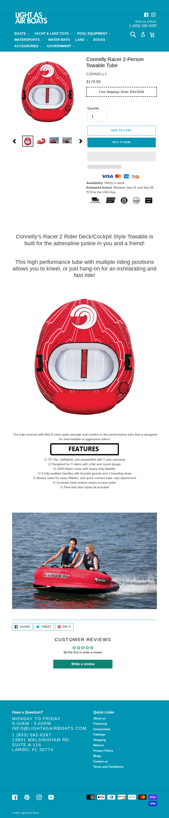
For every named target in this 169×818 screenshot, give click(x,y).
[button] (121, 156)
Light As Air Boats (30, 813)
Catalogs (99, 734)
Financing (100, 723)
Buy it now (121, 142)
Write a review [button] (82, 664)
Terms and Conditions (108, 766)
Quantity (93, 108)
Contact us (100, 761)
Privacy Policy (103, 750)
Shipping (99, 740)
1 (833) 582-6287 (143, 26)
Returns (98, 745)
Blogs (97, 756)
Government (101, 729)
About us (99, 718)
